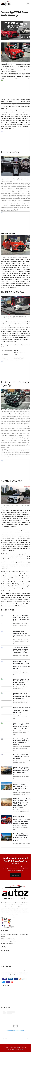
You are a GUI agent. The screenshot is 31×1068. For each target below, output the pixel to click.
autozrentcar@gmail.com (10, 941)
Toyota (2, 183)
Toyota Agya (4, 73)
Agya (9, 124)
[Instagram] (4, 947)
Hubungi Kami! (15, 875)
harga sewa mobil (11, 345)
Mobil (20, 76)
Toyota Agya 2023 (10, 64)
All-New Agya (5, 510)
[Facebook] (2, 947)
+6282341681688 (10, 938)
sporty (26, 198)
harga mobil (14, 335)
